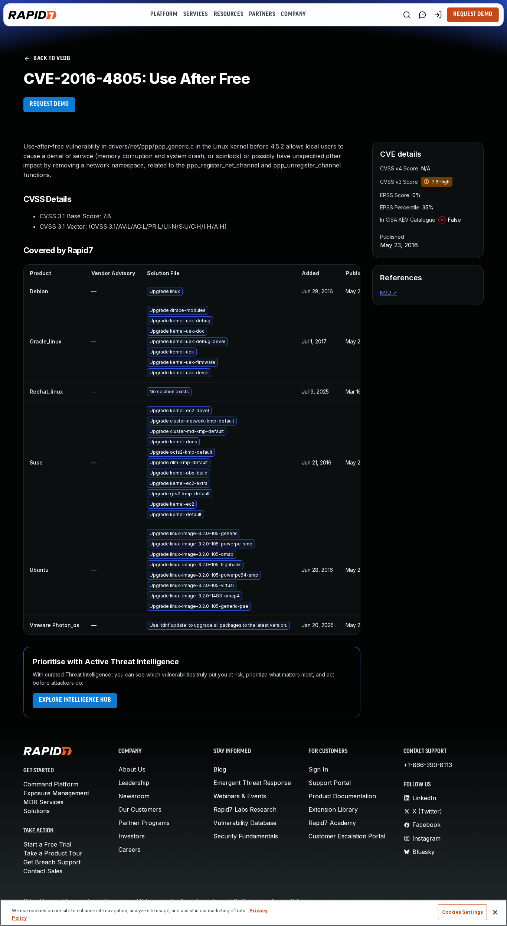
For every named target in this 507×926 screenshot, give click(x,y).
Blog (219, 769)
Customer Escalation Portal (346, 836)
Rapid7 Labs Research (245, 809)
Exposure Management (56, 793)
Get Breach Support (52, 862)
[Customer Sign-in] (438, 15)
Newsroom (134, 796)
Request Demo (473, 14)
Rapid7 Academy (332, 822)
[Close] (495, 912)
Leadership (133, 782)
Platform (163, 14)
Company (293, 14)
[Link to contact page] (422, 15)
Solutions (36, 811)
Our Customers (139, 809)
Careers (129, 849)
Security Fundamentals (245, 836)
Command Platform (50, 784)
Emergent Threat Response (252, 782)
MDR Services (43, 802)
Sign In (318, 769)
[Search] (406, 15)
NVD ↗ (388, 293)
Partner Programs (144, 822)
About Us (131, 769)
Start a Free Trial (47, 844)
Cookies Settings (462, 912)
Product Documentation (342, 796)
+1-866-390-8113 (427, 765)
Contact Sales (42, 871)
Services (195, 14)
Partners (262, 14)
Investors (131, 836)
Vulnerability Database (245, 822)
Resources (228, 14)
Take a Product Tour (52, 853)
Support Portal (329, 782)
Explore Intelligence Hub (75, 700)
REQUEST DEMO (49, 104)
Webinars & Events (239, 796)
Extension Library (333, 809)
